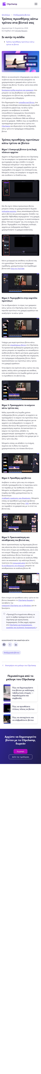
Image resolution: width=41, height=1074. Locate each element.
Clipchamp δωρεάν (25, 600)
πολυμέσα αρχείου (9, 211)
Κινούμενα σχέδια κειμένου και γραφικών (18, 90)
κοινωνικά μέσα (19, 563)
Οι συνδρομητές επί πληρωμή (13, 565)
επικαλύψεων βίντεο (18, 345)
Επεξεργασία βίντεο (21, 15)
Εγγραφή (20, 751)
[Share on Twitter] (10, 644)
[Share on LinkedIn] (16, 644)
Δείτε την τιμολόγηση (20, 757)
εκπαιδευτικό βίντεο (26, 102)
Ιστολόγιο (6, 15)
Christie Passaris (21, 30)
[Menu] (36, 4)
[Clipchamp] (10, 4)
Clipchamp (6, 126)
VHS (27, 503)
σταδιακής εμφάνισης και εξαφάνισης (16, 498)
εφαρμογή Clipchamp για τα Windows (16, 605)
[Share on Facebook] (4, 644)
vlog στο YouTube (17, 268)
